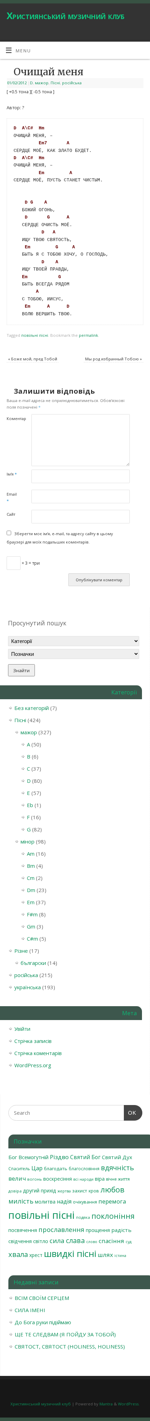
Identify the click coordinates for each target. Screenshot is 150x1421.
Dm (31, 890)
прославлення (61, 1229)
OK (130, 1113)
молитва (45, 1201)
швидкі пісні (70, 1253)
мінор (28, 841)
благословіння (84, 1169)
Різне (21, 950)
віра (100, 1178)
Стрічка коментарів (38, 1053)
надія (64, 1201)
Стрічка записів (33, 1040)
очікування (85, 1202)
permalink (88, 335)
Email (12, 497)
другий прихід (39, 1190)
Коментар (13, 418)
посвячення (22, 1229)
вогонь (34, 1179)
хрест (36, 1255)
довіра (15, 1190)
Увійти (22, 1028)
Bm (31, 865)
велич (17, 1178)
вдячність (117, 1167)
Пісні (55, 82)
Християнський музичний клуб (66, 15)
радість (121, 1229)
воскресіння (57, 1178)
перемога (112, 1201)
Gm (31, 926)
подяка (83, 1217)
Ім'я (12, 474)
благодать (55, 1168)
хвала (18, 1254)
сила (57, 1240)
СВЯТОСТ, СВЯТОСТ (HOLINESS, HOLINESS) (70, 1346)
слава (75, 1240)
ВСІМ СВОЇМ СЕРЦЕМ (42, 1297)
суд (129, 1241)
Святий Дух (117, 1157)
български (33, 962)
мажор (41, 82)
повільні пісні (34, 335)
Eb (30, 805)
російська (72, 82)
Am (31, 853)
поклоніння (113, 1216)
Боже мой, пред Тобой (32, 358)
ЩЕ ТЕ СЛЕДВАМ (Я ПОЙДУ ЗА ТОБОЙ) (65, 1334)
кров (94, 1191)
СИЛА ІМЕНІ (30, 1310)
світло (40, 1241)
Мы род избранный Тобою (113, 358)
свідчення (20, 1241)
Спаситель (19, 1169)
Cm (31, 877)
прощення (98, 1230)
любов (112, 1189)
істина (120, 1255)
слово (91, 1241)
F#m (32, 914)
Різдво (59, 1157)
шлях (105, 1255)
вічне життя (118, 1179)
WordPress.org (32, 1065)
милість (20, 1201)
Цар (37, 1168)
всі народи (83, 1179)
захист (79, 1191)
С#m (32, 938)
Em (31, 902)
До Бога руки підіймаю (43, 1322)
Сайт (11, 514)
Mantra (106, 1403)
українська (27, 987)
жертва (64, 1191)
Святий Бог (85, 1157)
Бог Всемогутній (28, 1157)
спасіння (111, 1241)
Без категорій (31, 707)
